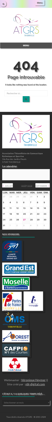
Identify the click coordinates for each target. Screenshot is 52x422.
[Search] (26, 99)
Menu (40, 2)
